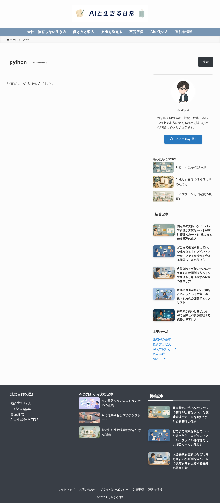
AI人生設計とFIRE (165, 349)
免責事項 (138, 489)
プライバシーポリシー (114, 489)
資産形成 (159, 354)
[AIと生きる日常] (110, 13)
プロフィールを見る (183, 139)
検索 (206, 62)
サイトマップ (66, 489)
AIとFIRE (159, 358)
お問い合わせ (87, 489)
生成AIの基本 (162, 339)
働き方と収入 (162, 344)
